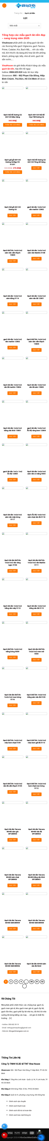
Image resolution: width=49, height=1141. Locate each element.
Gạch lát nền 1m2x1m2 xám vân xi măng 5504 (36, 472)
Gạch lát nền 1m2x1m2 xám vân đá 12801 (36, 297)
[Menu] (4, 5)
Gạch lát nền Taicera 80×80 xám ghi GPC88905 (12, 831)
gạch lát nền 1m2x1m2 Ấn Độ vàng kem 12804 (36, 429)
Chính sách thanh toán (17, 1106)
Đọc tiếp (36, 168)
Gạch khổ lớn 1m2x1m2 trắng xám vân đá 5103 (36, 696)
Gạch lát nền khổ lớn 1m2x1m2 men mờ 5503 (36, 651)
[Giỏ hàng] (45, 5)
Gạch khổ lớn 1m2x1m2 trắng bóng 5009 (12, 650)
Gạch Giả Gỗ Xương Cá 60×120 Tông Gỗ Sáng (36, 161)
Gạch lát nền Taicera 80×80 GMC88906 (12, 965)
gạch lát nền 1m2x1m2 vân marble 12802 (36, 208)
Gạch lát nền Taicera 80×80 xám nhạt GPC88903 (12, 877)
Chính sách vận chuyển (17, 1101)
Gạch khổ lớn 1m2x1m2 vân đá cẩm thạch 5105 (12, 785)
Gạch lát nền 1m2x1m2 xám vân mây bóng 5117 (12, 517)
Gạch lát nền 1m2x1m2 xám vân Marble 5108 (36, 251)
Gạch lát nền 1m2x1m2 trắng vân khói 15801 (12, 429)
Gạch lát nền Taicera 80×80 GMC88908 (36, 921)
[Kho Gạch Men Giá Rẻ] (25, 5)
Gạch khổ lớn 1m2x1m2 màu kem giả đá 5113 (36, 741)
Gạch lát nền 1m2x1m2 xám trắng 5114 (12, 297)
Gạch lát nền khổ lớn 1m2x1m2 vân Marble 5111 (36, 562)
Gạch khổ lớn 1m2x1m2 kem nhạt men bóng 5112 (36, 786)
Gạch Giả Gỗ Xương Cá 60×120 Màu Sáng (13, 116)
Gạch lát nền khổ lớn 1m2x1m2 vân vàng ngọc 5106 (12, 562)
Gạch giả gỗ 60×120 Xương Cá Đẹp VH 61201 (13, 162)
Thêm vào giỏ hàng (12, 125)
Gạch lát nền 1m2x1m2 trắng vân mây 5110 (12, 607)
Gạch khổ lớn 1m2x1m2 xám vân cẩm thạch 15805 (12, 252)
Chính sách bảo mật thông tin (20, 1115)
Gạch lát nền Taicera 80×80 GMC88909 (12, 921)
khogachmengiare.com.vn (19, 1031)
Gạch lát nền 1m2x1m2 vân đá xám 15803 (36, 386)
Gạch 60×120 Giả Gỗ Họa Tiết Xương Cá (36, 116)
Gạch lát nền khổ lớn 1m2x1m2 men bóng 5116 (12, 697)
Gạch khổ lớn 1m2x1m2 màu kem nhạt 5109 (12, 741)
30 (31, 981)
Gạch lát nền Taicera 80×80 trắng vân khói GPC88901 (36, 877)
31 (37, 981)
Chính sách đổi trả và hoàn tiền (20, 1110)
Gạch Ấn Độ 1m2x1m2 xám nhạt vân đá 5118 (36, 516)
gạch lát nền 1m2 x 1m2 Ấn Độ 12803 (12, 472)
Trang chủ (18, 13)
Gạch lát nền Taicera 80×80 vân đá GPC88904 (36, 831)
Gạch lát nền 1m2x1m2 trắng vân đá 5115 (36, 607)
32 (42, 981)
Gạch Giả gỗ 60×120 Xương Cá (12, 208)
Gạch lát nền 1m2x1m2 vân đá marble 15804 (12, 386)
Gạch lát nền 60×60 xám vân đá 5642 (36, 965)
